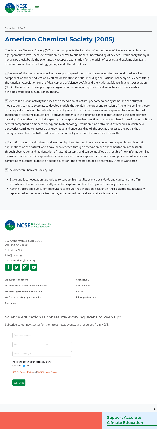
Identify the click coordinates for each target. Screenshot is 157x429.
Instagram (25, 267)
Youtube (33, 267)
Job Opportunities (86, 297)
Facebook (8, 267)
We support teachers (16, 279)
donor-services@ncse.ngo (20, 260)
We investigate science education (23, 291)
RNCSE (79, 291)
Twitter (16, 267)
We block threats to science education (26, 285)
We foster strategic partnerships (23, 297)
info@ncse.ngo (14, 255)
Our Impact (11, 303)
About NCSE (82, 279)
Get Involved (83, 285)
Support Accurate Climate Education (125, 420)
